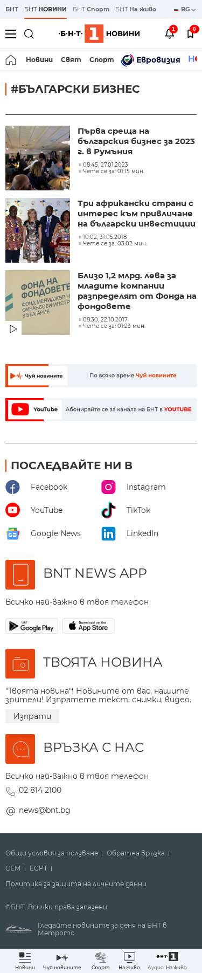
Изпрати (32, 716)
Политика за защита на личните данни (76, 884)
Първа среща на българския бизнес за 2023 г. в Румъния (136, 141)
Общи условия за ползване (51, 853)
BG (186, 9)
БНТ (11, 9)
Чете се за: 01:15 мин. (113, 171)
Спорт (101, 60)
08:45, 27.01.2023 (105, 165)
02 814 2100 (40, 790)
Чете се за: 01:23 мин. (114, 326)
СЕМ (13, 868)
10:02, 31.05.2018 (105, 237)
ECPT (38, 868)
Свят (71, 60)
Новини (39, 60)
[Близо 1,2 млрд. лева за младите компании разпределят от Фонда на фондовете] (38, 303)
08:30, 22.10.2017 (105, 320)
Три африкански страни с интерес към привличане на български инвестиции (137, 213)
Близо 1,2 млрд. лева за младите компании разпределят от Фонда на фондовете (137, 290)
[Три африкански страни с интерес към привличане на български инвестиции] (38, 231)
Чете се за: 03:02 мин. (115, 244)
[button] (167, 961)
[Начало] (11, 60)
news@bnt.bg (45, 810)
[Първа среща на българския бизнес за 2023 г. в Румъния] (38, 159)
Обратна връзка (136, 853)
